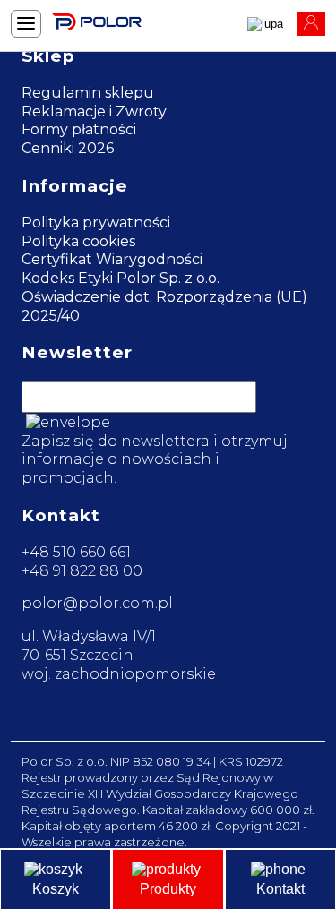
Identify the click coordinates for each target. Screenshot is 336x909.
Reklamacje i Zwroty (94, 111)
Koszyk (55, 888)
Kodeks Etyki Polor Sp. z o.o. (121, 278)
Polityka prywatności (96, 222)
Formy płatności (79, 129)
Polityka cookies (78, 241)
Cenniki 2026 (68, 148)
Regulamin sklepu (88, 92)
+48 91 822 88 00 (82, 570)
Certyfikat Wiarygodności (112, 259)
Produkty (168, 888)
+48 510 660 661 (76, 552)
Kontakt (280, 888)
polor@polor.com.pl (97, 603)
